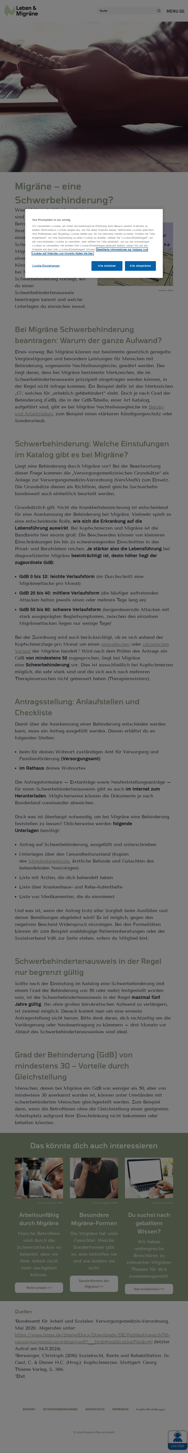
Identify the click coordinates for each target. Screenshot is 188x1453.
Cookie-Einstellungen (46, 265)
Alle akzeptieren (140, 265)
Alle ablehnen (107, 265)
